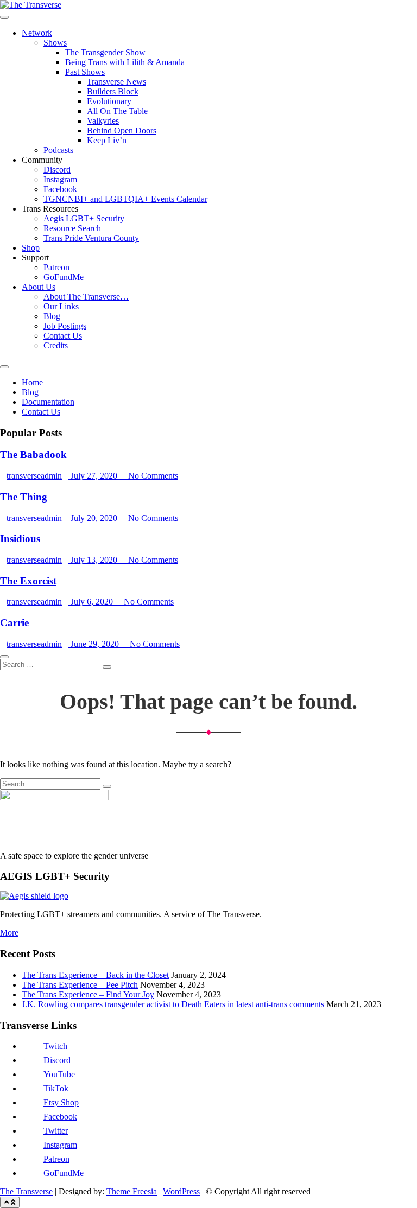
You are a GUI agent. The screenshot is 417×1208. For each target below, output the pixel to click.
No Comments (152, 475)
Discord (57, 169)
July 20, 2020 (93, 518)
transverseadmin (34, 475)
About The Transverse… (86, 296)
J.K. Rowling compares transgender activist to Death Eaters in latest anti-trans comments (173, 1004)
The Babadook (33, 454)
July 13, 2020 (93, 559)
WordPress (181, 1191)
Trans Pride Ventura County (91, 238)
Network (37, 32)
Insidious (20, 538)
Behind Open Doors (121, 130)
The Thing (23, 497)
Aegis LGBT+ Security (83, 218)
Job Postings (64, 325)
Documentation (48, 401)
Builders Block (112, 91)
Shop (31, 247)
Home (32, 382)
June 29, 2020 (94, 643)
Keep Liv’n (107, 140)
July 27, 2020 (93, 475)
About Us (38, 286)
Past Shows (85, 72)
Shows (55, 42)
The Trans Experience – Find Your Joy (88, 994)
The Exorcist (28, 581)
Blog (51, 316)
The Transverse (26, 1191)
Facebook (60, 189)
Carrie (14, 622)
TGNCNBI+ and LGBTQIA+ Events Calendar (125, 199)
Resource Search (72, 228)
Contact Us (62, 335)
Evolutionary (109, 101)
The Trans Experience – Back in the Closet (95, 975)
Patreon (56, 267)
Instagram (60, 179)
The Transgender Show (105, 52)
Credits (55, 345)
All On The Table (117, 111)
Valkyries (103, 120)
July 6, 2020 (91, 601)
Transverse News (116, 81)
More (9, 932)
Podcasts (58, 150)
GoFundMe (63, 277)
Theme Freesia (131, 1191)
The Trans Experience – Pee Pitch (80, 984)
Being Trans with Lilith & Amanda (125, 62)
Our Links (61, 306)
